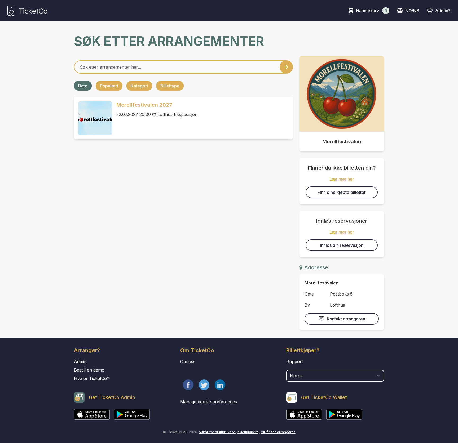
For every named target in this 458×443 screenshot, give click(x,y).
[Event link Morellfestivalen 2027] (93, 118)
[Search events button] (286, 67)
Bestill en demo (89, 370)
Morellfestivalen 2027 (144, 105)
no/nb (412, 10)
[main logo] (27, 11)
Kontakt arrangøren (346, 318)
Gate (309, 294)
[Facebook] (188, 384)
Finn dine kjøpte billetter (342, 192)
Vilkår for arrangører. (278, 432)
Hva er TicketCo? (91, 378)
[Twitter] (204, 384)
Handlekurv (371, 10)
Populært (109, 85)
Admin (80, 361)
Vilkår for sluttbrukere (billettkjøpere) (229, 432)
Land (291, 367)
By (307, 305)
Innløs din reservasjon (341, 245)
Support (294, 361)
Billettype (169, 85)
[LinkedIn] (220, 384)
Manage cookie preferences (208, 401)
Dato (82, 85)
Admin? (443, 10)
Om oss (187, 361)
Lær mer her (341, 179)
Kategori (139, 85)
